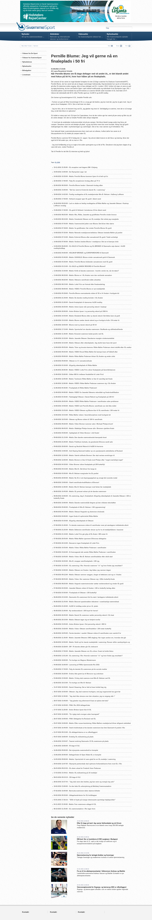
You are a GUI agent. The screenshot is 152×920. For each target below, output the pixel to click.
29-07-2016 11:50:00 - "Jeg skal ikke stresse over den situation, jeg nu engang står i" (84, 696)
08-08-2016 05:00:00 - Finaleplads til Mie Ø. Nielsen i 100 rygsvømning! (79, 507)
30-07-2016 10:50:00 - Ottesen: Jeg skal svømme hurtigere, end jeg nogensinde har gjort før (87, 692)
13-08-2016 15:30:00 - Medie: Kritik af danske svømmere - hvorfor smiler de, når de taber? (86, 271)
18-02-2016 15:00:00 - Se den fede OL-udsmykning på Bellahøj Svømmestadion (82, 786)
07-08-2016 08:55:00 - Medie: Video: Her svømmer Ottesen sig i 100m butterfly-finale (84, 579)
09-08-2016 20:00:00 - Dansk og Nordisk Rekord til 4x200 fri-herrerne (78, 446)
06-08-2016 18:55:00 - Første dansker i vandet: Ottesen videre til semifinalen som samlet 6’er (87, 633)
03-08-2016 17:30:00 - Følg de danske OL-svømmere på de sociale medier (80, 669)
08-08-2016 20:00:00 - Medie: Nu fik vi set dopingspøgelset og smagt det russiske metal (85, 478)
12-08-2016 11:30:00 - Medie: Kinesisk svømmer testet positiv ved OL (79, 334)
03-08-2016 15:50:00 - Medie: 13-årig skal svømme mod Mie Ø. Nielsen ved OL (82, 678)
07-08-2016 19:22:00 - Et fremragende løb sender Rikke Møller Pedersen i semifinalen (85, 552)
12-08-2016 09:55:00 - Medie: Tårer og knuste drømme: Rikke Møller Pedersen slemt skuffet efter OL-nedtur (92, 347)
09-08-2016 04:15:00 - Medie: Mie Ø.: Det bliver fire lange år (75, 469)
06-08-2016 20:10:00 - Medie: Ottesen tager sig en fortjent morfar (77, 620)
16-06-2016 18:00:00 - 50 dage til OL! (67, 746)
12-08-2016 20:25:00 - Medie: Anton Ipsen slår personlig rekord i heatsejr (80, 307)
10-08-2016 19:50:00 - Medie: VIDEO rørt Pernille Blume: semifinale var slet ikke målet (85, 406)
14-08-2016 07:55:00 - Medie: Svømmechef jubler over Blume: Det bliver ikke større (84, 224)
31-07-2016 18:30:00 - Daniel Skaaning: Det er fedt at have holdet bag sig (80, 687)
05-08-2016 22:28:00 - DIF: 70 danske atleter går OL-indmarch (76, 647)
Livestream (26, 75)
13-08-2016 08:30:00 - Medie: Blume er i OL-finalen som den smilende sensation (83, 275)
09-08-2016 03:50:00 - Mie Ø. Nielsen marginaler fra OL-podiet (76, 473)
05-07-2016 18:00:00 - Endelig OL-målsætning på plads (73, 737)
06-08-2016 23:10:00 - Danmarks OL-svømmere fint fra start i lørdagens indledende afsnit (86, 597)
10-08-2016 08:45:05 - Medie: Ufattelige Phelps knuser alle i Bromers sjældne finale (84, 428)
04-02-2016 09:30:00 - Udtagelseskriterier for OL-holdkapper (75, 795)
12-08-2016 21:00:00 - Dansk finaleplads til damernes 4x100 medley (78, 302)
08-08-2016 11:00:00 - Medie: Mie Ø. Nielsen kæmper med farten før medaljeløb (82, 487)
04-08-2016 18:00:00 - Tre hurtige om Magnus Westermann (75, 660)
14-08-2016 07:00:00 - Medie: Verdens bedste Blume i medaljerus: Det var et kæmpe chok (86, 242)
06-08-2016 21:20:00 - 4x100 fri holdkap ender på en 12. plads (76, 606)
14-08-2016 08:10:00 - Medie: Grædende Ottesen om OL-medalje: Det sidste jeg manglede (86, 219)
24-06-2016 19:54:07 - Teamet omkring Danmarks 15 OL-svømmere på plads (81, 741)
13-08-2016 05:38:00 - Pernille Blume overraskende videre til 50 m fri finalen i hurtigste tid (86, 293)
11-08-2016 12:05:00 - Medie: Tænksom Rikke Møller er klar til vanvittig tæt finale (83, 379)
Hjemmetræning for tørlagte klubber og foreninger (95, 855)
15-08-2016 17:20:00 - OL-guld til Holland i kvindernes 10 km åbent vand (80, 210)
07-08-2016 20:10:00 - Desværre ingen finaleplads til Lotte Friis (76, 543)
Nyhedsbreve (27, 62)
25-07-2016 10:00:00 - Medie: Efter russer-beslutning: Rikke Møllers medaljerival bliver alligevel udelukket (92, 723)
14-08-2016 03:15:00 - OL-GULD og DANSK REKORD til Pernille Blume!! (79, 266)
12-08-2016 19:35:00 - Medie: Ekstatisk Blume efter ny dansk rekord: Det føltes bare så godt (87, 316)
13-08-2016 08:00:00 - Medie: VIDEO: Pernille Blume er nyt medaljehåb (79, 289)
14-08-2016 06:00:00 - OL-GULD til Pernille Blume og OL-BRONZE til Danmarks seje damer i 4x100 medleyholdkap (89, 247)
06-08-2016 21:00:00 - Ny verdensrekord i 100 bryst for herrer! (76, 611)
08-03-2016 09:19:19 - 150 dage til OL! (67, 777)
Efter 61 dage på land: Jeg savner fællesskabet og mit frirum (99, 823)
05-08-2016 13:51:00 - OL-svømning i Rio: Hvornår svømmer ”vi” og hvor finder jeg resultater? (88, 656)
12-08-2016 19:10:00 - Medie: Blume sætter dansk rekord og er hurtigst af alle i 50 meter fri (86, 320)
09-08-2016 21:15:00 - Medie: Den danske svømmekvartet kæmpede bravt (80, 437)
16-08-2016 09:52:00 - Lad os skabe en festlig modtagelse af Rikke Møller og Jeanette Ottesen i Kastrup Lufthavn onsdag (91, 205)
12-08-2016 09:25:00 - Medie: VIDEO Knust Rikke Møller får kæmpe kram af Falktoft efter (86, 352)
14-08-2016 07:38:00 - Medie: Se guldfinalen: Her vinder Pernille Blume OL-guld (83, 228)
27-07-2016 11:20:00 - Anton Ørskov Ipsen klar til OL (72, 710)
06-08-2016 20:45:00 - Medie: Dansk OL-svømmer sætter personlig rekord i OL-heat (84, 615)
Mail (109, 45)
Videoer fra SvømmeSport (31, 58)
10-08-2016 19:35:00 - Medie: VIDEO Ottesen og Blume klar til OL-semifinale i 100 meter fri (86, 410)
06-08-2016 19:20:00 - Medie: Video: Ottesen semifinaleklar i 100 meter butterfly (82, 629)
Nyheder (25, 34)
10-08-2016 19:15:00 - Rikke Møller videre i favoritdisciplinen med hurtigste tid (82, 415)
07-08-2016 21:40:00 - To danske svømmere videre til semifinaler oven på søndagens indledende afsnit (91, 525)
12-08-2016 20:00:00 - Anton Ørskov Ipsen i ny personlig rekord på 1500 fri (81, 311)
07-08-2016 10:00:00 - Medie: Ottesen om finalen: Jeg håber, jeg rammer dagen (82, 570)
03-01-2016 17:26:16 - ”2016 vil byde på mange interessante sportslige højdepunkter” (85, 800)
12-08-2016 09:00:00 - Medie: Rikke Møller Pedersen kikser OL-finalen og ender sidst (84, 356)
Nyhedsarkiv (112, 34)
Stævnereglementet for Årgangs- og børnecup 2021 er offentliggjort (101, 887)
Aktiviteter (54, 34)
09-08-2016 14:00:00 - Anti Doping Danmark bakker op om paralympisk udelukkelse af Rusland (88, 451)
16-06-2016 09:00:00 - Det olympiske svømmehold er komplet (76, 750)
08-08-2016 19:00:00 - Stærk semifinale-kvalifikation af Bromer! (76, 482)
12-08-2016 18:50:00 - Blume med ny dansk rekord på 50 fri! (75, 325)
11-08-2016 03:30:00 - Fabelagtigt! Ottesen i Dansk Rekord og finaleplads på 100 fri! (84, 397)
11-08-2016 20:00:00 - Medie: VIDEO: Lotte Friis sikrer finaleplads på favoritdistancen (84, 370)
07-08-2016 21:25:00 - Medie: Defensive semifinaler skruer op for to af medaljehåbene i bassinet (88, 530)
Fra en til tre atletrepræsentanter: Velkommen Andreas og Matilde (101, 871)
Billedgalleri (26, 70)
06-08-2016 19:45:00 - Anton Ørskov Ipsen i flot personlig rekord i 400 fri (80, 624)
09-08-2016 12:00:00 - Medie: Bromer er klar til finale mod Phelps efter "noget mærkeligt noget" (88, 460)
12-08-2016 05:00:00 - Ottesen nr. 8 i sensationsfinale (73, 361)
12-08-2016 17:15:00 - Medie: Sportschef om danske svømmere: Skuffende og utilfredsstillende (88, 329)
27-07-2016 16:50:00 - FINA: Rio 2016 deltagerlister (72, 705)
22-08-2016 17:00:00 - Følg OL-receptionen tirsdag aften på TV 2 (77, 181)
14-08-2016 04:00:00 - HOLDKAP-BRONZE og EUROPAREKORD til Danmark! (81, 253)
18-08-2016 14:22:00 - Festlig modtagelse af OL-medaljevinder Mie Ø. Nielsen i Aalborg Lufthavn (89, 194)
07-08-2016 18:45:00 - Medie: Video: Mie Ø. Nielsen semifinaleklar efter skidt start (83, 557)
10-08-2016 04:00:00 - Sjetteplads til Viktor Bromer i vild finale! (76, 433)
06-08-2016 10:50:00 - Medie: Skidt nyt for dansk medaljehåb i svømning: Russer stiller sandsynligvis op (92, 642)
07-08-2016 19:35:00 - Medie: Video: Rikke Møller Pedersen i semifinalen (80, 548)
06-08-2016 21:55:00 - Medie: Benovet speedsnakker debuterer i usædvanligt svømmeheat (86, 602)
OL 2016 (57, 162)
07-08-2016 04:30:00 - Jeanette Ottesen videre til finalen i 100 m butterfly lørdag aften (84, 588)
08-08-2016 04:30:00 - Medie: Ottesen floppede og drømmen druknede (79, 512)
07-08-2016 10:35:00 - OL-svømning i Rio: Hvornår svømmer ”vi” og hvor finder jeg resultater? (88, 566)
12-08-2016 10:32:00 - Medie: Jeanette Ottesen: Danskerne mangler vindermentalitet (84, 338)
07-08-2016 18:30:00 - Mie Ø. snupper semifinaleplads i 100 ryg (76, 561)
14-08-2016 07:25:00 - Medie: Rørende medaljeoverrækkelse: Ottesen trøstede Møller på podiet (88, 233)
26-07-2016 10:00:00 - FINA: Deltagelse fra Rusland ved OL (75, 719)
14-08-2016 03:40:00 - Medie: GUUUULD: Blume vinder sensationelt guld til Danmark (84, 257)
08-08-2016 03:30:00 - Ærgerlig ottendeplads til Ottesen (73, 521)
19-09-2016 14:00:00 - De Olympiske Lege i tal (70, 172)
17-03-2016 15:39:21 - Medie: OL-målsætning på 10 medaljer (75, 773)
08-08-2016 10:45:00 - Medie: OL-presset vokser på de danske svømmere (80, 491)
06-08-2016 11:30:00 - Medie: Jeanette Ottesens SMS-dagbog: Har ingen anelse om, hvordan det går (90, 638)
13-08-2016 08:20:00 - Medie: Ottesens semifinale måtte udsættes (77, 280)
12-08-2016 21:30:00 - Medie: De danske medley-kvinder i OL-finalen (78, 298)
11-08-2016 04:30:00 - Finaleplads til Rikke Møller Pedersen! (75, 388)
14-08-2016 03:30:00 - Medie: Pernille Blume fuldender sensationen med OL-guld (83, 262)
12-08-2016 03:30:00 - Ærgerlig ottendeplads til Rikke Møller (75, 365)
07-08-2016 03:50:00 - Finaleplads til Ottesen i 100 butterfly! (75, 593)
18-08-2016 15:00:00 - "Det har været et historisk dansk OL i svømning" (79, 190)
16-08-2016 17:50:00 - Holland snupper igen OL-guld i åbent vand (77, 199)
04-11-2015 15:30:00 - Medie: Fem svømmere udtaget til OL (75, 804)
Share (118, 45)
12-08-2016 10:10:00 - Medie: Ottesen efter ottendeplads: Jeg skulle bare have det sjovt (85, 343)
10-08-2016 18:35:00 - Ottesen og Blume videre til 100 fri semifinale (78, 419)
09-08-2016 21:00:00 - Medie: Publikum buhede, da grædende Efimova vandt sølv (83, 442)
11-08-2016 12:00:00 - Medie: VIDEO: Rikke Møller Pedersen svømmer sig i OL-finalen (85, 383)
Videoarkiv (83, 34)
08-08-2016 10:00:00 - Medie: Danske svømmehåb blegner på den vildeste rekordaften (85, 503)
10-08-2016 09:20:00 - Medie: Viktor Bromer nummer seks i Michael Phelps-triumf (83, 424)
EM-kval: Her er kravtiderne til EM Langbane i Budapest (97, 839)
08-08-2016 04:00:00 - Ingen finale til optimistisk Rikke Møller (76, 516)
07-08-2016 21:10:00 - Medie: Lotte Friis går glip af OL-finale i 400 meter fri (81, 534)
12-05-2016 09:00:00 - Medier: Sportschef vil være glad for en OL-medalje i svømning (85, 759)
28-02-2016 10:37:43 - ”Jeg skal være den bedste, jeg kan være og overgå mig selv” (84, 782)
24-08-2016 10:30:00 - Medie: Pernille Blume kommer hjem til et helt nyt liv (81, 176)
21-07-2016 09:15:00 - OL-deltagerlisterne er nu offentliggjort (75, 732)
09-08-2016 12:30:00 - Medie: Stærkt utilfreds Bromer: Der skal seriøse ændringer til (84, 455)
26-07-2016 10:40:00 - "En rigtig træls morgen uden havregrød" (77, 714)
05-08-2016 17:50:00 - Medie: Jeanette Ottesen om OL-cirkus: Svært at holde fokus (83, 651)
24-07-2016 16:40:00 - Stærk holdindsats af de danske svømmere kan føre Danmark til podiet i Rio (89, 728)
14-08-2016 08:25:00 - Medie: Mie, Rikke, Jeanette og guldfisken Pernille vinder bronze (85, 215)
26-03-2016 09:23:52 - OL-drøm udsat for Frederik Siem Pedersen (77, 768)
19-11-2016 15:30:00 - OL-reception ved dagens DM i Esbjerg (75, 167)
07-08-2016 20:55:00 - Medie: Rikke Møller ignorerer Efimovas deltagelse (80, 539)
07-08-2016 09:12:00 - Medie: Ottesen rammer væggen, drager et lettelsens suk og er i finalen (87, 575)
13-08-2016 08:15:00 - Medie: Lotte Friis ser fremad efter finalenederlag (79, 284)
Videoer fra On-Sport (30, 53)
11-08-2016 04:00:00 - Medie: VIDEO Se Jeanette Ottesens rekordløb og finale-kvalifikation (86, 392)
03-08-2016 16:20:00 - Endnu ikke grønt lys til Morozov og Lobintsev (78, 674)
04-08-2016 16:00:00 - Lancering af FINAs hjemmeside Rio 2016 (76, 665)
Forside (30, 45)
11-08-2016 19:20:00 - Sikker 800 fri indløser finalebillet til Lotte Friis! (79, 374)
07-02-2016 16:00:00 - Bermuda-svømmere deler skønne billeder (77, 791)
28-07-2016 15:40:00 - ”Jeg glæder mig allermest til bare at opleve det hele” (81, 701)
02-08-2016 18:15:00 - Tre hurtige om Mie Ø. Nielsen (72, 683)
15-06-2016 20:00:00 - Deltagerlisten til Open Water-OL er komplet (77, 755)
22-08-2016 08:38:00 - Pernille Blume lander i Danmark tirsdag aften (78, 185)
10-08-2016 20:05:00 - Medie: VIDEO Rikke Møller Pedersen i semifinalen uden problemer (86, 401)
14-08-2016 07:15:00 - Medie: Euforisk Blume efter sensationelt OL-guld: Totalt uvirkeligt (86, 237)
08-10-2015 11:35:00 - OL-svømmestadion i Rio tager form (74, 809)
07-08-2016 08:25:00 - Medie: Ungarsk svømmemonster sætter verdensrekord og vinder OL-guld (88, 584)
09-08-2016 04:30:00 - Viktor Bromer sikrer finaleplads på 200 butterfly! (79, 464)
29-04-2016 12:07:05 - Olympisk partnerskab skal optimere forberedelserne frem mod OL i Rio (88, 764)
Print (126, 45)
